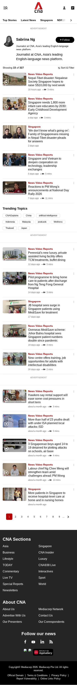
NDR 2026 (63, 20)
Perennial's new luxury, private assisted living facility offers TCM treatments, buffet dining (47, 256)
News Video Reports (40, 74)
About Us (9, 609)
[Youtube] (33, 642)
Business (9, 552)
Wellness (58, 222)
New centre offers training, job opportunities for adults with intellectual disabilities (47, 361)
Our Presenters (12, 621)
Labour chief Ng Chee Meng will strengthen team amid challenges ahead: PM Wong (48, 472)
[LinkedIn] (42, 642)
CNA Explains (12, 215)
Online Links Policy (50, 678)
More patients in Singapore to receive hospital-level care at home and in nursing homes (46, 496)
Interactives (45, 571)
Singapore (46, 20)
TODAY (8, 565)
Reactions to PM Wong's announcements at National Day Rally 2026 (48, 190)
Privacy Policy (58, 675)
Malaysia (26, 222)
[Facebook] (25, 642)
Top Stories (10, 20)
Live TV (8, 577)
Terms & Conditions (37, 675)
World (42, 583)
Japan (24, 228)
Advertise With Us (14, 615)
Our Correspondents (51, 621)
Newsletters (10, 590)
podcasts (42, 222)
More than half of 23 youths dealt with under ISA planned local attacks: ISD (48, 423)
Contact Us (45, 615)
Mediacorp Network (50, 609)
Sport (41, 577)
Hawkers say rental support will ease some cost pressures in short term (48, 399)
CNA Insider (46, 552)
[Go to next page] (68, 517)
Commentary (11, 571)
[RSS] (51, 642)
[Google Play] (25, 651)
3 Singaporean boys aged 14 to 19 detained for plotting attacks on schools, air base (48, 447)
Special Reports (13, 583)
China (29, 215)
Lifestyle (8, 558)
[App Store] (29, 651)
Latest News (28, 20)
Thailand (10, 228)
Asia (5, 546)
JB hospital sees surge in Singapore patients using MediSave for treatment (44, 309)
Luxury (42, 558)
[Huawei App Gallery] (43, 652)
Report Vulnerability (26, 678)
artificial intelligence (48, 215)
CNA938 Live (47, 565)
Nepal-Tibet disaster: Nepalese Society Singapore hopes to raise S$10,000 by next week (48, 81)
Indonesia (10, 222)
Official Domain (15, 675)
